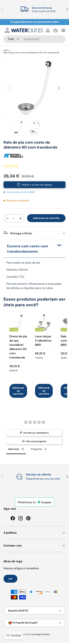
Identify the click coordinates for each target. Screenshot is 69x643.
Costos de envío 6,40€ (21, 192)
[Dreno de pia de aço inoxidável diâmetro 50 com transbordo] (18, 322)
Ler (10, 578)
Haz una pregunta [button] (36, 441)
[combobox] (34, 39)
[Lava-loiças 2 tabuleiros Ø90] (44, 322)
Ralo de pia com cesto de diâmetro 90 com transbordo (31, 53)
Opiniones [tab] (13, 449)
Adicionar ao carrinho (46, 218)
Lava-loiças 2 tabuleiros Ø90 (43, 340)
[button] (55, 30)
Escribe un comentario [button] (36, 432)
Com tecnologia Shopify (38, 634)
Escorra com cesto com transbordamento (27, 249)
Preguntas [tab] (36, 449)
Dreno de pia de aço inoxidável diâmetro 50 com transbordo (18, 346)
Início (6, 50)
